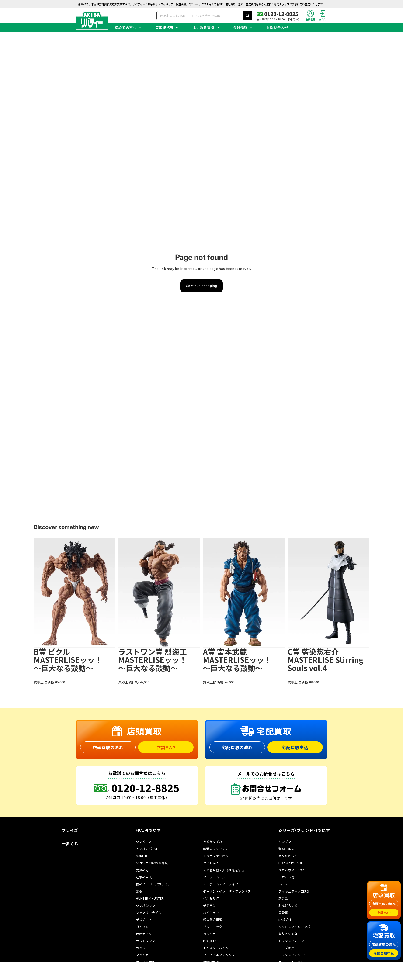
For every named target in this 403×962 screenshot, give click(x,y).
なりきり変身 (288, 933)
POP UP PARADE (290, 863)
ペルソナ (209, 933)
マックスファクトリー (294, 955)
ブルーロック (212, 926)
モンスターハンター (217, 948)
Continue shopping (201, 286)
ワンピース (144, 841)
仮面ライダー (145, 933)
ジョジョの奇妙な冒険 (152, 863)
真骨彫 (283, 912)
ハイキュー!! (212, 912)
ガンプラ (284, 841)
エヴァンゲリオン (216, 856)
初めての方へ (126, 27)
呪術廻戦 (209, 941)
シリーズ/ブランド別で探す (304, 830)
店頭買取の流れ (108, 747)
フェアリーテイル (148, 912)
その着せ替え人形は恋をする (223, 870)
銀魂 (139, 891)
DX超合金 (285, 919)
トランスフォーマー (292, 941)
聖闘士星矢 (286, 848)
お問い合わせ (277, 27)
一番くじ (70, 843)
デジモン (209, 905)
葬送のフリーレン (216, 848)
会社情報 (240, 27)
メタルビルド (288, 856)
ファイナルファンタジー (220, 955)
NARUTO (142, 856)
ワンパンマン (145, 905)
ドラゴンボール (147, 848)
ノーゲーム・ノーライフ (220, 884)
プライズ (70, 830)
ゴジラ (141, 948)
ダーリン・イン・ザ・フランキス (227, 891)
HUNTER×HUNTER (150, 898)
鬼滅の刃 (142, 870)
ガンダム (142, 926)
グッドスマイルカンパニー (297, 926)
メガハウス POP (291, 870)
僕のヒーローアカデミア (153, 884)
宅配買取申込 (295, 747)
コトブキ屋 (286, 948)
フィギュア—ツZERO (293, 891)
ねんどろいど (288, 905)
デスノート (144, 919)
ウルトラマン (145, 941)
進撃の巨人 (144, 877)
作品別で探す (148, 830)
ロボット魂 (286, 877)
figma (282, 884)
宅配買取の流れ (237, 747)
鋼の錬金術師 (212, 919)
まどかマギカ (212, 841)
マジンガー (144, 955)
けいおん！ (211, 863)
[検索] (247, 15)
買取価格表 (164, 27)
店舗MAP (165, 747)
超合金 (283, 898)
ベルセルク (211, 898)
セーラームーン (214, 877)
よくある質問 (203, 27)
